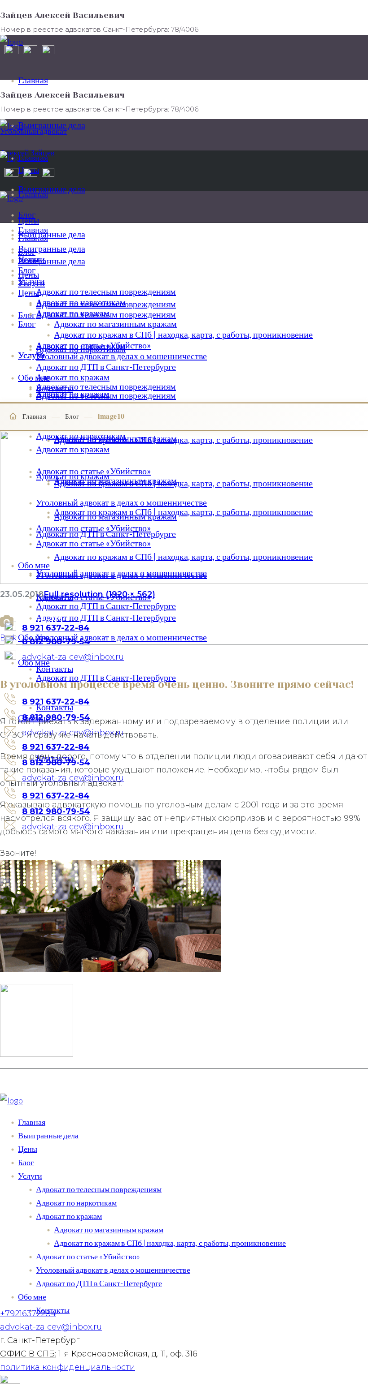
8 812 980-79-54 (56, 763)
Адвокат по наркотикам (76, 1202)
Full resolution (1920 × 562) (99, 594)
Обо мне (32, 1296)
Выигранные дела (48, 1135)
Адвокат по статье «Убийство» (88, 1256)
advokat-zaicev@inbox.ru (51, 1327)
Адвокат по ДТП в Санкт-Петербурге (99, 1283)
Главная (34, 416)
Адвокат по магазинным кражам (108, 1229)
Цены (27, 1149)
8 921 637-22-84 (56, 747)
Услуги (30, 1175)
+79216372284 (28, 1313)
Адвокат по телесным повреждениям (99, 1189)
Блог (72, 416)
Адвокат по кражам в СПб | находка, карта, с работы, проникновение (170, 1243)
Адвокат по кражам (69, 1216)
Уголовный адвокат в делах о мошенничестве (113, 1270)
